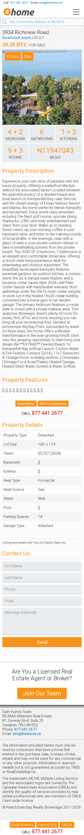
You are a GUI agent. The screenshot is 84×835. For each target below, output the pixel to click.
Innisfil (26, 38)
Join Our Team (42, 693)
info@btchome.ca (50, 2)
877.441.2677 (19, 2)
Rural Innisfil (11, 38)
